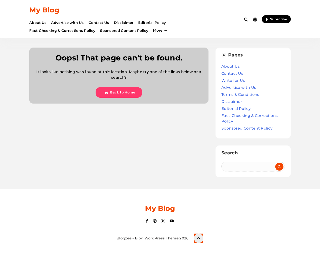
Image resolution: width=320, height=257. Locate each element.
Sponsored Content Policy (124, 30)
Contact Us (99, 22)
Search (229, 153)
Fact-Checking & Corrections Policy (62, 30)
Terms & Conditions (240, 94)
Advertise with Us (67, 22)
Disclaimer (124, 22)
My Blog (44, 10)
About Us (37, 22)
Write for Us (233, 80)
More (157, 30)
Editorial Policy (152, 22)
